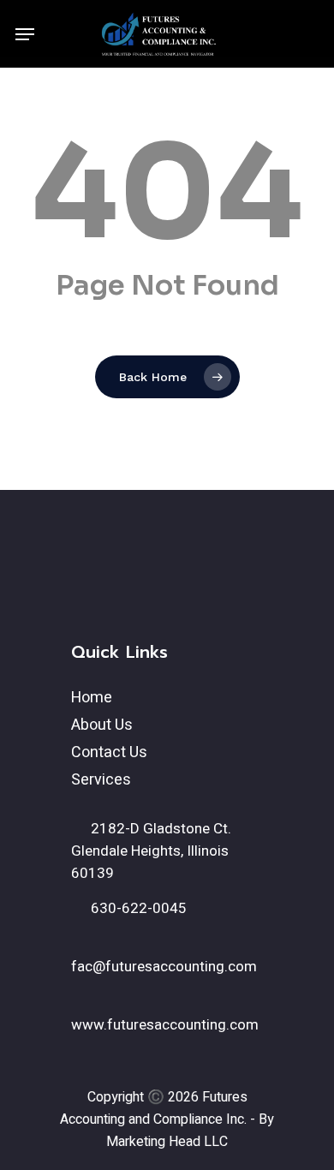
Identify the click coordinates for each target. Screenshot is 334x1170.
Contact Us (109, 752)
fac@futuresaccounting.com (164, 966)
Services (101, 779)
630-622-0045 (137, 908)
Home (91, 697)
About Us (102, 725)
